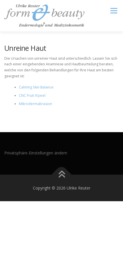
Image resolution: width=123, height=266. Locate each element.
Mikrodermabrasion (35, 103)
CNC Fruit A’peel (32, 95)
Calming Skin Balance (36, 87)
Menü (113, 10)
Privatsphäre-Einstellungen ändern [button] (35, 153)
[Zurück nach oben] (61, 174)
